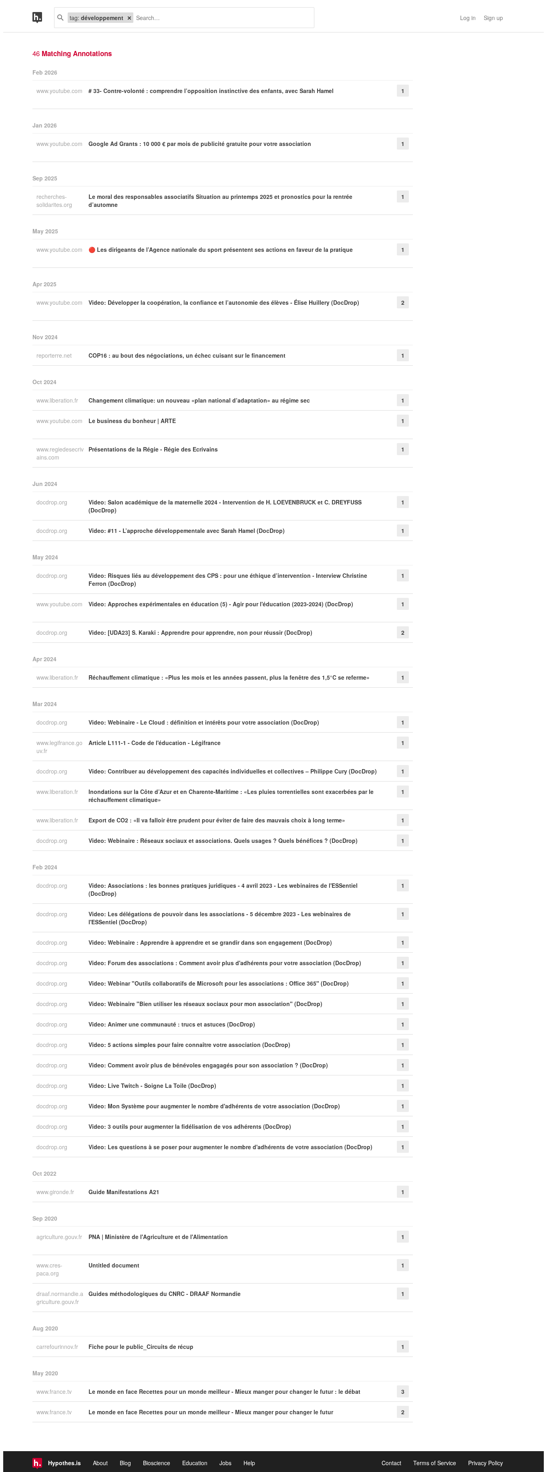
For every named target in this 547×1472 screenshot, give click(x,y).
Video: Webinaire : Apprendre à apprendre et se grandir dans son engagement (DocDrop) (210, 942)
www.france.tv (54, 1391)
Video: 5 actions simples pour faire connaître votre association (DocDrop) (189, 1045)
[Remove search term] (129, 17)
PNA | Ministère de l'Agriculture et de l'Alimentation (158, 1237)
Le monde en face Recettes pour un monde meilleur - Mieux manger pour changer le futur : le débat (224, 1391)
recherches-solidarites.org (55, 200)
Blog (125, 1463)
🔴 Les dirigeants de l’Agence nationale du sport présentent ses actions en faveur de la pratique (220, 249)
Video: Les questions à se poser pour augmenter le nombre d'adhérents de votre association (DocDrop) (230, 1147)
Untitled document (113, 1265)
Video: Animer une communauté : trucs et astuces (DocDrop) (171, 1024)
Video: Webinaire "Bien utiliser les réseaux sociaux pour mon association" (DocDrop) (205, 1004)
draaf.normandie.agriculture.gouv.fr (59, 1298)
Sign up (493, 17)
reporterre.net (54, 355)
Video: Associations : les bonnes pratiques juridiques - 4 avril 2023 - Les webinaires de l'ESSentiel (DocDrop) (223, 889)
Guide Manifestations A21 (123, 1192)
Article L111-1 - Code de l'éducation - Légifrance (154, 743)
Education (194, 1463)
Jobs (225, 1463)
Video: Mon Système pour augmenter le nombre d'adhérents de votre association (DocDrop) (214, 1106)
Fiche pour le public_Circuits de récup (140, 1346)
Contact (391, 1463)
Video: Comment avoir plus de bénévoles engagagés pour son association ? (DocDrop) (208, 1065)
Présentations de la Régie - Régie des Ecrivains (153, 449)
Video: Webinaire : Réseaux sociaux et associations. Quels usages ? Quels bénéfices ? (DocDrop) (223, 840)
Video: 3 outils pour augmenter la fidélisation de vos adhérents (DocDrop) (189, 1126)
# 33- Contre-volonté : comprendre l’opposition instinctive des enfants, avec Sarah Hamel (211, 91)
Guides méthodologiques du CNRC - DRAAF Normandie (164, 1294)
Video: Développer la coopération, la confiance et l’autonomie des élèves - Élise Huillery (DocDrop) (223, 302)
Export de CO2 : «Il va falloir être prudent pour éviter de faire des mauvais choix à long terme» (216, 820)
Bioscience (156, 1463)
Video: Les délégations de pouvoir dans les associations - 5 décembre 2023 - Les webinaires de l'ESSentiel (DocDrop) (219, 918)
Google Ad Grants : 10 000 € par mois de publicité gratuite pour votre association (199, 144)
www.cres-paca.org (49, 1269)
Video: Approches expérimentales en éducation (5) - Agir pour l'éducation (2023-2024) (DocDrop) (220, 604)
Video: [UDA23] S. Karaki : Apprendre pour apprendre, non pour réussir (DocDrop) (200, 632)
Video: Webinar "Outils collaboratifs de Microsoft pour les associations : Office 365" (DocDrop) (218, 983)
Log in (468, 17)
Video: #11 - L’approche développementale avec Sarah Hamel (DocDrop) (186, 530)
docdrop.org (52, 502)
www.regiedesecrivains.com (60, 453)
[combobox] (220, 17)
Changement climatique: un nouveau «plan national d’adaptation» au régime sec (199, 400)
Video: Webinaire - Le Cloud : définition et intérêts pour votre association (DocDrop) (203, 722)
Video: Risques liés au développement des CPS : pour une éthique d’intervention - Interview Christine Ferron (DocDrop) (227, 579)
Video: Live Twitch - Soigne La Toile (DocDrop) (152, 1085)
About (100, 1463)
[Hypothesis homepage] (43, 17)
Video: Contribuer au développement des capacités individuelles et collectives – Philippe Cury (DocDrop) (232, 771)
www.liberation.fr (58, 400)
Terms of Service (434, 1463)
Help (249, 1463)
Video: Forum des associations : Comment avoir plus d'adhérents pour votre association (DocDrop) (224, 963)
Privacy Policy (485, 1463)
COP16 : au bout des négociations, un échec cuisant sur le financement (187, 355)
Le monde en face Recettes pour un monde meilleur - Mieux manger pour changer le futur (210, 1412)
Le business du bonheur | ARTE (132, 421)
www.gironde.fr (56, 1192)
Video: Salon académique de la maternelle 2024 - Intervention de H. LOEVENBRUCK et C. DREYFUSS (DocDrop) (225, 506)
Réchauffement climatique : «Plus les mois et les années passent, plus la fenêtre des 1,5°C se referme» (229, 677)
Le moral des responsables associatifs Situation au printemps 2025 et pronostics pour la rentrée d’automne (220, 200)
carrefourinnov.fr (58, 1346)
